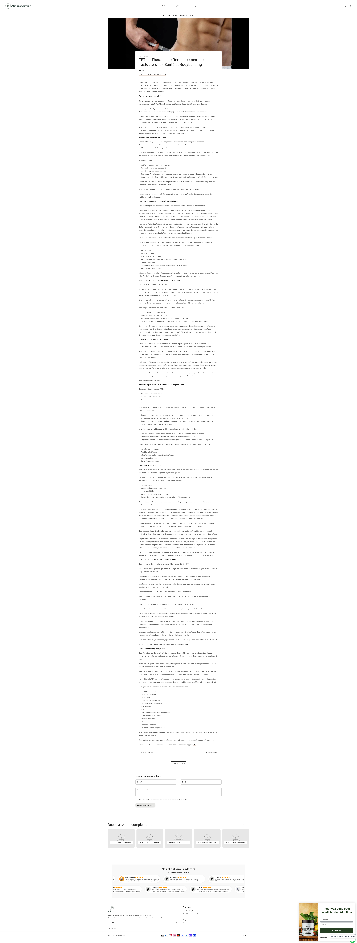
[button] (350, 6)
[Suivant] (247, 824)
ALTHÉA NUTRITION (119, 935)
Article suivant (211, 752)
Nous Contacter (188, 917)
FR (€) (244, 935)
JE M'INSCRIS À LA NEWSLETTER (152, 75)
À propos (182, 15)
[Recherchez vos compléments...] (195, 6)
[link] (121, 842)
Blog (184, 920)
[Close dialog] (352, 905)
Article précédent (147, 752)
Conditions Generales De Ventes (193, 914)
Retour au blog (179, 763)
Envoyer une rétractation (191, 923)
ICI (188, 644)
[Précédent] (244, 824)
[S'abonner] (176, 922)
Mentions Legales (188, 911)
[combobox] (178, 6)
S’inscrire (336, 931)
